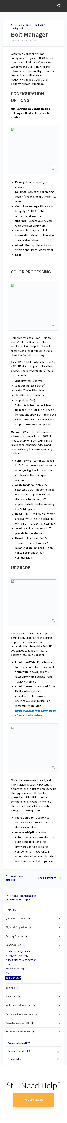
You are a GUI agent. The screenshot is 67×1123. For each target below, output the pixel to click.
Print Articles (14, 1059)
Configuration (18, 28)
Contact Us (35, 1100)
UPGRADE (20, 567)
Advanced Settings (16, 968)
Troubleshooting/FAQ (19, 1023)
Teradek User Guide (21, 25)
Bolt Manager (29, 34)
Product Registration (23, 896)
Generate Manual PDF (19, 1043)
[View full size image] (33, 150)
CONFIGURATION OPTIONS (27, 97)
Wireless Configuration (18, 951)
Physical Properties (18, 927)
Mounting (13, 996)
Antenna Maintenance (20, 1032)
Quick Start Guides (18, 918)
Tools (9, 964)
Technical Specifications (21, 1014)
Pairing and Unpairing (17, 955)
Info (8, 973)
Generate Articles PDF (19, 1051)
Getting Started (16, 936)
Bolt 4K (39, 25)
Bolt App (12, 988)
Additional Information (20, 1005)
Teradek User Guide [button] (15, 2)
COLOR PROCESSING (31, 272)
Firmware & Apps (20, 900)
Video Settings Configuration (21, 960)
